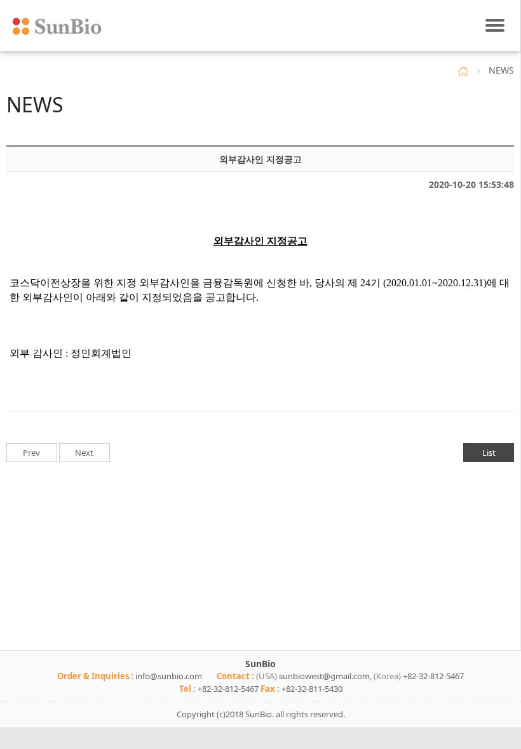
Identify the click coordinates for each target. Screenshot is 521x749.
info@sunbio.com (168, 676)
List (489, 452)
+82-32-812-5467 (433, 676)
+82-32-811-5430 (311, 688)
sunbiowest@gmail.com (324, 676)
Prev (31, 452)
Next (84, 452)
